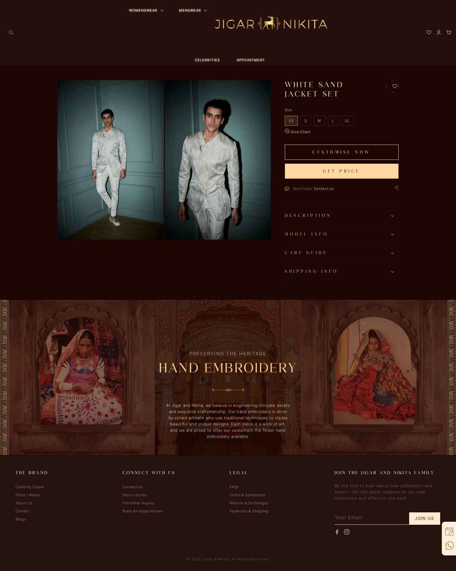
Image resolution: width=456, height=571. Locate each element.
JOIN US (424, 518)
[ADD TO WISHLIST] (392, 86)
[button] (11, 32)
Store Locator (135, 494)
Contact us (324, 188)
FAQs (234, 486)
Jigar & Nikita (216, 559)
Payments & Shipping (249, 511)
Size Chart (300, 131)
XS (291, 121)
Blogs (21, 519)
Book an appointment (143, 511)
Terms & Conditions (247, 494)
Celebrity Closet (30, 486)
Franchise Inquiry (138, 503)
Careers (22, 511)
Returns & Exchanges (249, 503)
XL (347, 121)
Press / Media (28, 494)
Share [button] (297, 284)
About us (24, 503)
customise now (341, 152)
